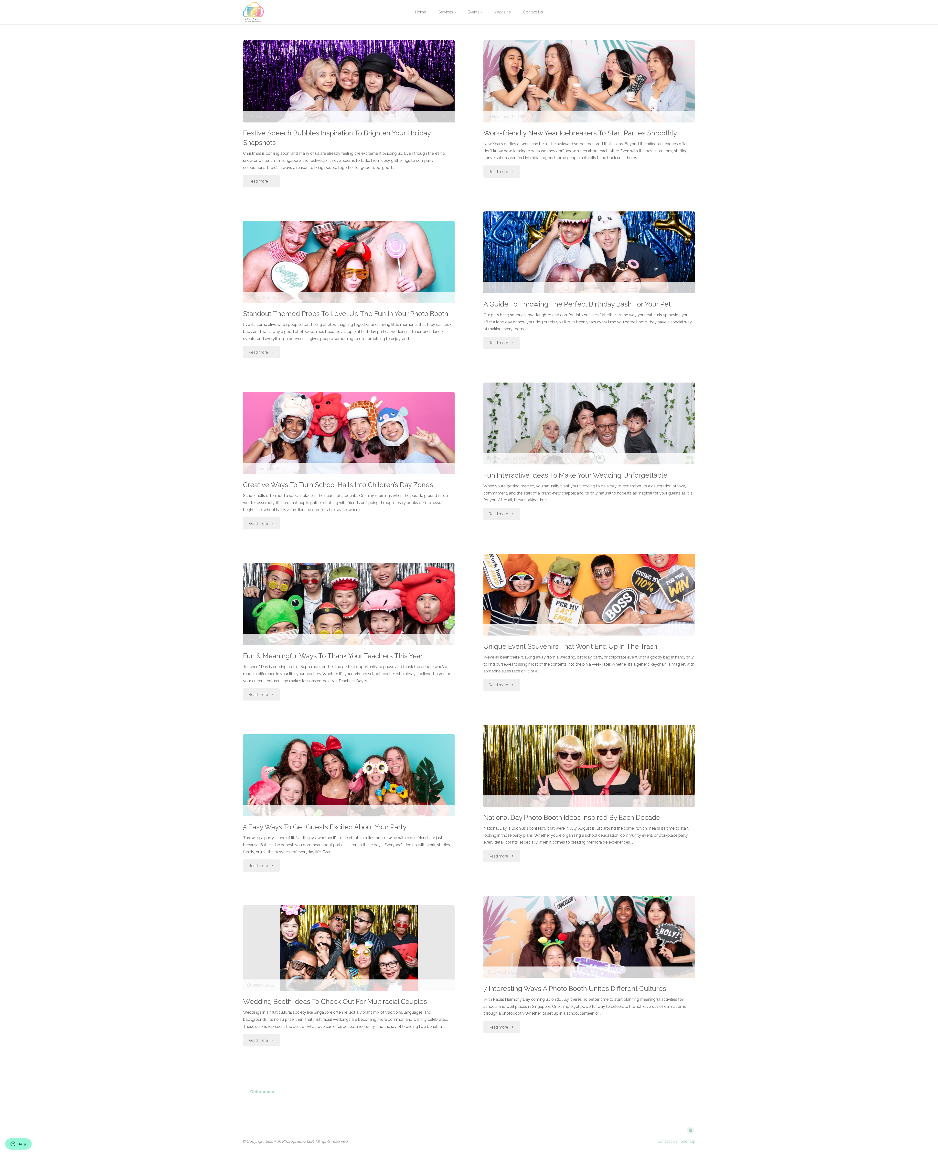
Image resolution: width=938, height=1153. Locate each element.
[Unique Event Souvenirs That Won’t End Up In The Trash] (589, 595)
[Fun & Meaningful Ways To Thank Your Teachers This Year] (349, 604)
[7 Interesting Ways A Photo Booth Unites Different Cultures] (589, 937)
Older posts (262, 1091)
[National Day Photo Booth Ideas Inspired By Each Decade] (589, 766)
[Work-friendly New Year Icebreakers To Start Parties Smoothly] (589, 81)
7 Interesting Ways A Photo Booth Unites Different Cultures (574, 989)
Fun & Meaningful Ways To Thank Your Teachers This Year (333, 656)
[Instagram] (690, 1130)
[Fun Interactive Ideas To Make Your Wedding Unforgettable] (589, 424)
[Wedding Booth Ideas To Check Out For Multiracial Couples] (349, 948)
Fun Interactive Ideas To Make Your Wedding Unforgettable (575, 475)
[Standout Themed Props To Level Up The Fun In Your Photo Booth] (349, 262)
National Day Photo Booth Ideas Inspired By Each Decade (571, 817)
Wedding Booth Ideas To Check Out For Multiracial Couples (335, 1002)
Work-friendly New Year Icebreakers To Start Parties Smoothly (580, 133)
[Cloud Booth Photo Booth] (253, 12)
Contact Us (667, 1141)
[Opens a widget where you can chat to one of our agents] (18, 1144)
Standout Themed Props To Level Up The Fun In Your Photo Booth (345, 314)
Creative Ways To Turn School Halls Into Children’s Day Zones (338, 485)
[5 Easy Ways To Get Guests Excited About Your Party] (349, 775)
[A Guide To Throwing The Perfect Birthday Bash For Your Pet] (589, 252)
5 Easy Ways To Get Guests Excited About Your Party (324, 827)
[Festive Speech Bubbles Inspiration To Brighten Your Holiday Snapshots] (349, 81)
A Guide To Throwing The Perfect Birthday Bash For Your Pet (577, 304)
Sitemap (688, 1141)
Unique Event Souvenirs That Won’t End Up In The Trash (570, 646)
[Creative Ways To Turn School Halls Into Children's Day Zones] (349, 433)
